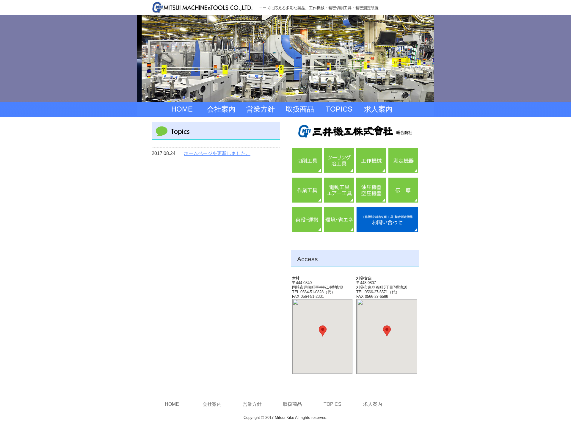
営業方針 (260, 109)
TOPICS (339, 109)
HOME (182, 109)
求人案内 (378, 109)
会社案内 (221, 109)
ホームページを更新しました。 (217, 153)
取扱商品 (300, 109)
